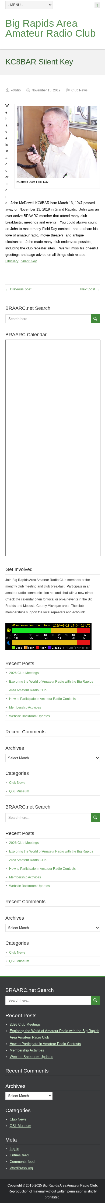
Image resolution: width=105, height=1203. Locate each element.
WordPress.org (21, 1168)
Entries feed (19, 1155)
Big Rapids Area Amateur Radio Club (50, 28)
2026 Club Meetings (24, 673)
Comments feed (22, 1162)
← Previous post (18, 289)
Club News (79, 90)
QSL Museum (19, 791)
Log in (14, 1149)
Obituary (12, 261)
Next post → (90, 289)
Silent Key (29, 261)
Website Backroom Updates (29, 716)
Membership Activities (25, 707)
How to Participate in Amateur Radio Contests (42, 699)
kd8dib (16, 90)
